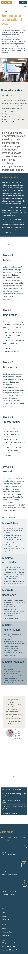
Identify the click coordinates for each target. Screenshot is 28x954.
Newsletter (5, 919)
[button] (13, 776)
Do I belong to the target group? (12, 789)
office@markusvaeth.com (10, 874)
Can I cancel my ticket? (10, 813)
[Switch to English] (25, 6)
